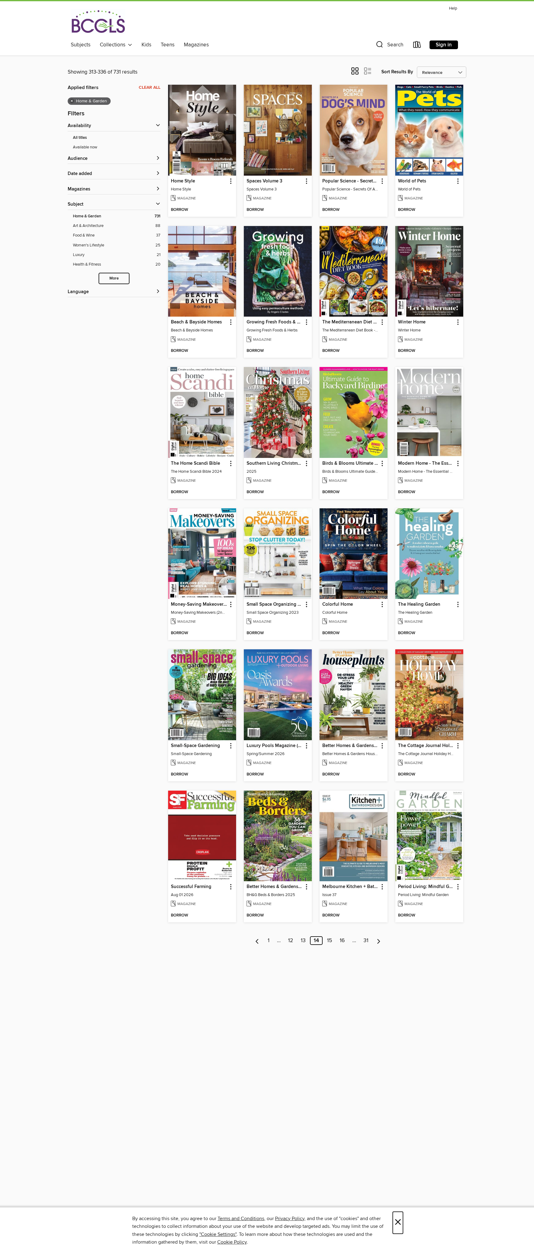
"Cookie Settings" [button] (217, 1234)
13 (303, 940)
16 (342, 940)
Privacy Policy (289, 1218)
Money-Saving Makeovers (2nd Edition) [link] (199, 604)
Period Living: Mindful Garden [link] (426, 887)
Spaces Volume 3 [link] (264, 181)
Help (453, 8)
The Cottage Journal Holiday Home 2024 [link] (426, 746)
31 (365, 940)
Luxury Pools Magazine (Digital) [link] (275, 746)
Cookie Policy (232, 1242)
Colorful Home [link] (337, 604)
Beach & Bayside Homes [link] (196, 322)
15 (329, 940)
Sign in (444, 44)
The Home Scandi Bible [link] (195, 463)
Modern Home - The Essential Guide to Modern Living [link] (426, 463)
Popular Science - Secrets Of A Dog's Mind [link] (350, 181)
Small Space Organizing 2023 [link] (275, 604)
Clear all (149, 87)
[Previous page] (257, 940)
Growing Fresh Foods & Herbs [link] (275, 322)
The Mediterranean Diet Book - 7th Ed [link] (350, 322)
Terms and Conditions (241, 1218)
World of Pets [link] (412, 181)
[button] (389, 46)
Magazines (196, 44)
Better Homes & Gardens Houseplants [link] (350, 746)
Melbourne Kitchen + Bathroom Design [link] (350, 887)
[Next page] (379, 940)
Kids (146, 44)
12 (290, 940)
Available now (85, 147)
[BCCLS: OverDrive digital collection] (98, 21)
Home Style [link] (183, 181)
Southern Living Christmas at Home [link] (275, 463)
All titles (80, 137)
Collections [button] (114, 44)
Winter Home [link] (412, 322)
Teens (168, 44)
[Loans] (417, 46)
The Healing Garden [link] (419, 604)
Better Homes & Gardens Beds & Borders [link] (275, 887)
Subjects (81, 44)
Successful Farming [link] (191, 887)
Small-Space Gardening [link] (195, 746)
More (114, 278)
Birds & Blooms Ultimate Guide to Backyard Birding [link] (350, 463)
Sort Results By (397, 72)
